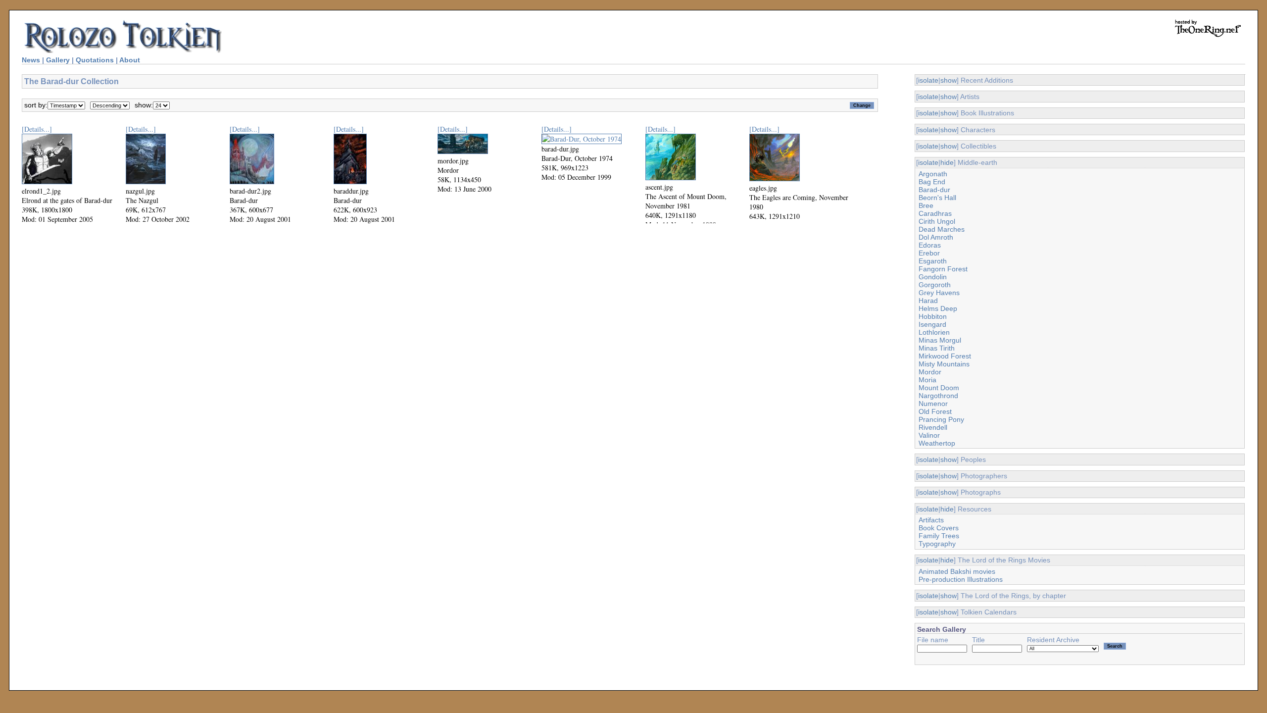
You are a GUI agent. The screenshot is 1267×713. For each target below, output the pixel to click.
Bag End (932, 182)
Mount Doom (939, 388)
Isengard (932, 324)
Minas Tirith (937, 348)
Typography (937, 544)
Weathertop (937, 443)
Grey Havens (939, 293)
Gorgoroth (935, 285)
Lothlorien (934, 332)
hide (947, 162)
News (31, 60)
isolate (928, 80)
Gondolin (933, 277)
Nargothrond (938, 396)
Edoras (930, 245)
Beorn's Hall (937, 198)
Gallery (58, 60)
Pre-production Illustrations (961, 579)
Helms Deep (938, 308)
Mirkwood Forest (945, 356)
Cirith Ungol (937, 221)
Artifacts (931, 520)
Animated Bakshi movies (957, 571)
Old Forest (935, 411)
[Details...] (37, 129)
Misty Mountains (944, 364)
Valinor (929, 435)
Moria (927, 380)
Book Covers (939, 528)
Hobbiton (933, 316)
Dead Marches (942, 229)
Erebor (929, 253)
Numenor (933, 403)
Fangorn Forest (943, 269)
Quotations (95, 60)
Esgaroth (933, 261)
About (129, 60)
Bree (926, 205)
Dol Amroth (936, 237)
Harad (928, 301)
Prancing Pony (941, 419)
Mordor (930, 372)
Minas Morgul (940, 340)
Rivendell (933, 427)
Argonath (933, 174)
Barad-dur (934, 190)
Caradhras (935, 213)
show (948, 80)
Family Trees (939, 536)
